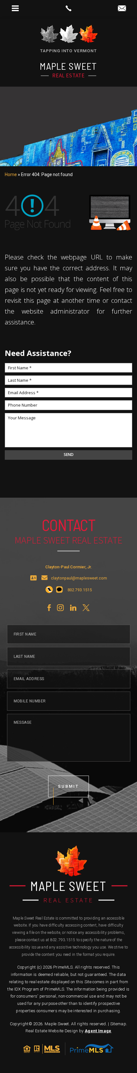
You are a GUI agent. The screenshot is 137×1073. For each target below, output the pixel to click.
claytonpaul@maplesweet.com (79, 578)
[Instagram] (60, 608)
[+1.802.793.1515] (49, 590)
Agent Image (98, 1030)
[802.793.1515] (68, 8)
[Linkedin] (73, 608)
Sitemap (118, 1023)
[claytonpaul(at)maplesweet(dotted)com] (122, 8)
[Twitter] (86, 608)
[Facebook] (49, 608)
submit (68, 786)
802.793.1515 (63, 940)
